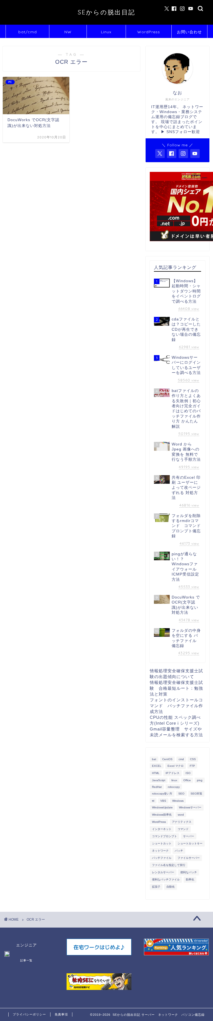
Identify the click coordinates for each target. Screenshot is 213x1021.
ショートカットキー (190, 843)
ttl (153, 800)
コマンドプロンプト (164, 836)
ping (199, 780)
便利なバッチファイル (166, 879)
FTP (192, 765)
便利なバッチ (188, 872)
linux (174, 780)
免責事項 (61, 1014)
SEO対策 (196, 793)
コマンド (183, 829)
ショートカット (161, 843)
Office (187, 780)
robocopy (174, 786)
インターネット (161, 829)
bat (154, 759)
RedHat (157, 786)
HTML (155, 773)
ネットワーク (160, 850)
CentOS (167, 759)
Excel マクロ (176, 765)
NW (68, 31)
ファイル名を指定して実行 (168, 865)
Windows (178, 800)
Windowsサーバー (190, 807)
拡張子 (156, 886)
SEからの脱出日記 (106, 12)
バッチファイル (161, 857)
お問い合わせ (189, 31)
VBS (163, 800)
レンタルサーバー (163, 872)
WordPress (148, 31)
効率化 (190, 879)
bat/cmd (27, 31)
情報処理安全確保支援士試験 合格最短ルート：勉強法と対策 (176, 688)
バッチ (179, 850)
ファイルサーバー (189, 857)
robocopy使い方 (162, 793)
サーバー (188, 836)
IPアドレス (172, 773)
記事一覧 (26, 960)
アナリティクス (181, 821)
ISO (188, 773)
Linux (106, 31)
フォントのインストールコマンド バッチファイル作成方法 (176, 705)
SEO (181, 793)
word (181, 814)
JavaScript (158, 780)
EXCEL (156, 765)
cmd (181, 759)
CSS (193, 759)
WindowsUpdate (162, 807)
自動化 (170, 886)
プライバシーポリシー (29, 1014)
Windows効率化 (162, 814)
